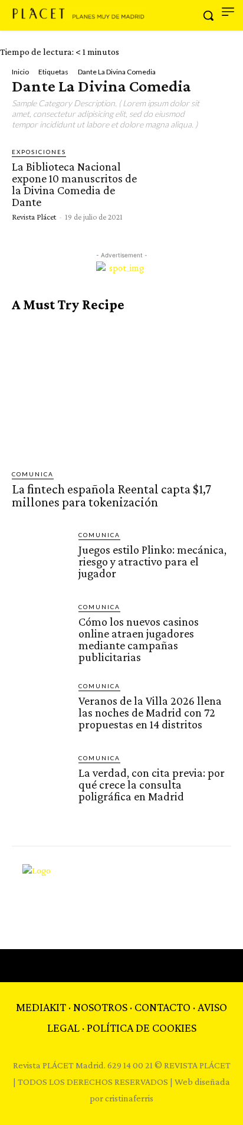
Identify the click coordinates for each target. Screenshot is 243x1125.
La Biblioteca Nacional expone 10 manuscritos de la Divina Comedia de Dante (74, 184)
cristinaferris (129, 1098)
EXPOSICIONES (39, 151)
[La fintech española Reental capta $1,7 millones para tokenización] (121, 391)
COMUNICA (33, 474)
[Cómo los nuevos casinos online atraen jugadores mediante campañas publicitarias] (40, 630)
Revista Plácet (34, 216)
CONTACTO (162, 1006)
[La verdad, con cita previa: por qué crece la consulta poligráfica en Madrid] (40, 781)
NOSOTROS (100, 1006)
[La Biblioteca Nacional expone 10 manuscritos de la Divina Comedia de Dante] (189, 183)
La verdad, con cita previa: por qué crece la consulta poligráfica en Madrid (151, 784)
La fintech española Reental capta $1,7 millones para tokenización (111, 495)
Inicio (20, 71)
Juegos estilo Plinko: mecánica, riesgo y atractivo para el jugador (152, 561)
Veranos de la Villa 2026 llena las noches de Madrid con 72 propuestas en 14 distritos (150, 712)
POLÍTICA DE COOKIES (141, 1027)
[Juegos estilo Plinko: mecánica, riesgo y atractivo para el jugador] (40, 558)
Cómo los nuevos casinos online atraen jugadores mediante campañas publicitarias (138, 639)
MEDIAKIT (41, 1006)
